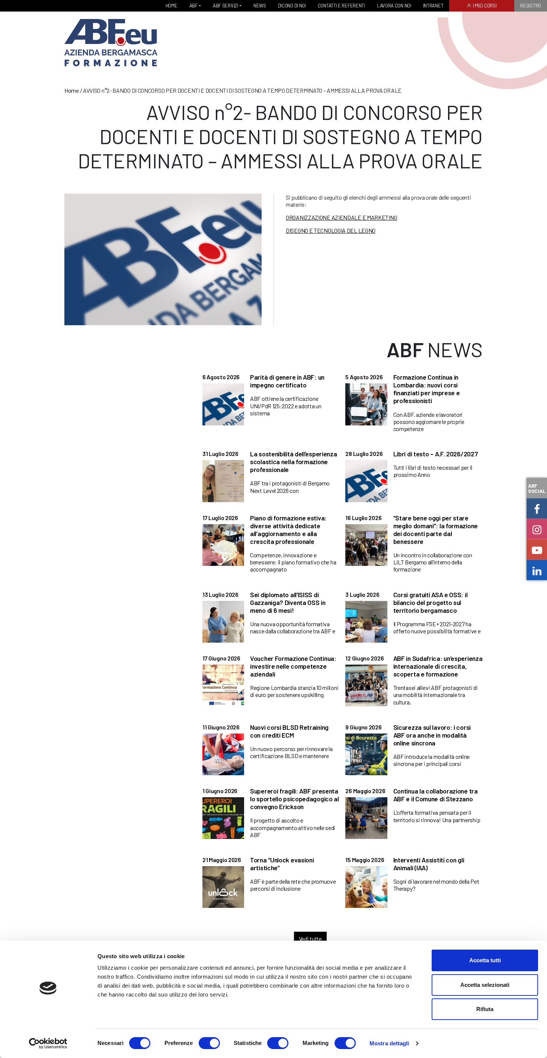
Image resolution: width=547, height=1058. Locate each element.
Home (71, 90)
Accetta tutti (485, 960)
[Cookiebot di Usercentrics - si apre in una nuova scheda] (48, 1043)
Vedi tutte (310, 938)
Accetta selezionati (484, 985)
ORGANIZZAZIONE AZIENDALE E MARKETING (341, 217)
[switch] (209, 1043)
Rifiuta (484, 1009)
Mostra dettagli (389, 1043)
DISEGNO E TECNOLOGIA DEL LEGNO (330, 230)
